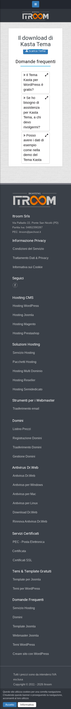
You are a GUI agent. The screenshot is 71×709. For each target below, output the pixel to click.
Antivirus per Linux (25, 503)
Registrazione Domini (27, 438)
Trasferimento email (26, 408)
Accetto (9, 704)
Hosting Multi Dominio (27, 371)
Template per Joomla (27, 579)
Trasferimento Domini (27, 447)
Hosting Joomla (23, 315)
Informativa (27, 704)
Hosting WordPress (26, 305)
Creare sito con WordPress (31, 653)
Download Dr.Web (25, 512)
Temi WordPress (24, 644)
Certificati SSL (22, 560)
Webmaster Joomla (26, 635)
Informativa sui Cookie (28, 267)
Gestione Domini (24, 456)
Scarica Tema (36, 51)
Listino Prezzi (22, 429)
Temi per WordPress (26, 588)
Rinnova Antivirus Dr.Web (30, 521)
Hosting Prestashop (26, 333)
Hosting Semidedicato (27, 389)
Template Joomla (24, 626)
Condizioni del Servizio (28, 248)
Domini (17, 617)
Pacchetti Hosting (24, 361)
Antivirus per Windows (28, 484)
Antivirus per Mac (24, 494)
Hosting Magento (24, 324)
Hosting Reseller (24, 380)
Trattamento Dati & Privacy (30, 258)
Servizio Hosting (24, 352)
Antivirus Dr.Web (24, 475)
